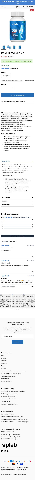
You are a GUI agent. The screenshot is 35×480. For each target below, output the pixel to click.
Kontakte (4, 363)
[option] (17, 26)
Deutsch (31, 6)
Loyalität (4, 358)
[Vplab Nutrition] (17, 7)
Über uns (4, 361)
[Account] (23, 6)
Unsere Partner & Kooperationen (11, 373)
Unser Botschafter (6, 381)
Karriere (3, 368)
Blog (2, 355)
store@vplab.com (17, 439)
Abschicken (17, 342)
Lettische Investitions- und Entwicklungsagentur (15, 422)
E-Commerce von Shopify (19, 474)
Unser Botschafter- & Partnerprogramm (13, 371)
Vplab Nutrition (8, 474)
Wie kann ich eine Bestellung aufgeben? (13, 391)
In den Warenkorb (17, 95)
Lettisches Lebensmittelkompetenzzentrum (14, 419)
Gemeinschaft (5, 379)
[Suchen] (5, 6)
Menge (3, 84)
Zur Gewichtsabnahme (22, 467)
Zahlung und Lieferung (8, 396)
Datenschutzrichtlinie (7, 414)
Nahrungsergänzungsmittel (8, 469)
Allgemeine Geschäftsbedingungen (12, 416)
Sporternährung (11, 467)
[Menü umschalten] (2, 6)
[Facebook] (2, 451)
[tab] (17, 161)
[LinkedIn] (8, 451)
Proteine (3, 467)
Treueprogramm (6, 401)
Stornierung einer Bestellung (9, 399)
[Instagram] (5, 451)
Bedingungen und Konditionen (10, 394)
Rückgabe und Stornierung (9, 404)
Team (3, 366)
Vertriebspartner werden (8, 376)
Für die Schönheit (21, 469)
